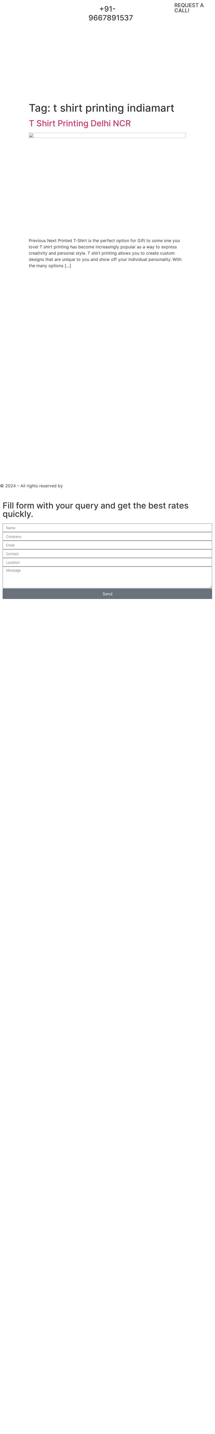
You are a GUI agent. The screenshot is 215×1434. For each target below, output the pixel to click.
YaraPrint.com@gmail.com (157, 12)
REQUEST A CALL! (189, 8)
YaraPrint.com (78, 485)
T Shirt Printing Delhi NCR (80, 123)
